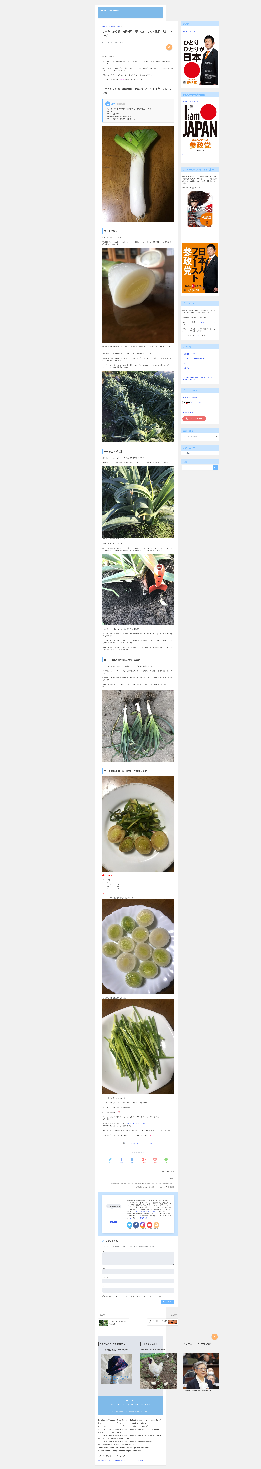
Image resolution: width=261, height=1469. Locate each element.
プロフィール (121, 1404)
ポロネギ (147, 1183)
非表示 (121, 105)
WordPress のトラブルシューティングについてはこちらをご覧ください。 (122, 1460)
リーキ (131, 1183)
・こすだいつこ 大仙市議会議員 (193, 358)
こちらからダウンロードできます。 (136, 1123)
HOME (131, 1400)
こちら (130, 1218)
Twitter (129, 1228)
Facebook (136, 1228)
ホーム (112, 1404)
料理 (172, 1171)
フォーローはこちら (188, 412)
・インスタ (186, 368)
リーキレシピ (161, 1187)
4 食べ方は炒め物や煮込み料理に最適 (119, 116)
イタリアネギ (157, 1183)
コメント (105, 1251)
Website (156, 1228)
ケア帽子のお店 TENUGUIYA (116, 1350)
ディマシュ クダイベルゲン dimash (145, 1211)
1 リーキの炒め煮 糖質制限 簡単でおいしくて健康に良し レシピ (129, 109)
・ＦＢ (184, 372)
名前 (104, 1268)
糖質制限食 (116, 1183)
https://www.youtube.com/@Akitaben (153, 1349)
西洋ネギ (139, 1183)
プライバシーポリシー (135, 1404)
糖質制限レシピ (141, 1187)
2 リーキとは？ (112, 111)
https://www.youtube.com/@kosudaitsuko (197, 1390)
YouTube (149, 1228)
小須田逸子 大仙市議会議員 (109, 10)
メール (105, 1277)
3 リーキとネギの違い (114, 114)
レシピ (124, 1183)
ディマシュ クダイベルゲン (206, 322)
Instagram (143, 1228)
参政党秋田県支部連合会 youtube (191, 128)
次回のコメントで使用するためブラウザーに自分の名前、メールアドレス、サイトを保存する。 (135, 1296)
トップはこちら (142, 1218)
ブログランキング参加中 (190, 397)
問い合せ (148, 1404)
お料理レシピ (168, 1183)
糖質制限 (171, 1187)
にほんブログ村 (196, 402)
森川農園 (151, 1187)
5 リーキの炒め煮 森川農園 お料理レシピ (121, 119)
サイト (104, 1287)
